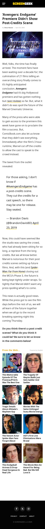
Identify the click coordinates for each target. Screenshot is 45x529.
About (31, 516)
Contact (23, 516)
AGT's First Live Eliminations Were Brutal (32, 438)
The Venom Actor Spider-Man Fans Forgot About (10, 438)
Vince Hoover (8, 27)
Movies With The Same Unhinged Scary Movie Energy (32, 409)
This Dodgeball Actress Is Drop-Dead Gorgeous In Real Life (11, 469)
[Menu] (3, 3)
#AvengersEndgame (19, 186)
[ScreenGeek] (22, 4)
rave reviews (14, 101)
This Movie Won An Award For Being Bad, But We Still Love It (32, 469)
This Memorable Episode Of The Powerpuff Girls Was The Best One (10, 378)
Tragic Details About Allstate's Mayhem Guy (10, 409)
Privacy (14, 516)
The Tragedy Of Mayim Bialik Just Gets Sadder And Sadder (31, 378)
